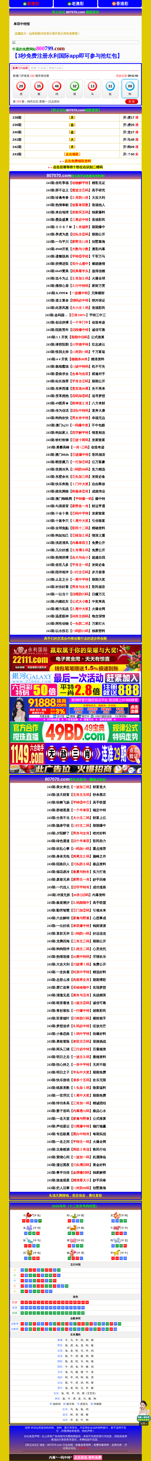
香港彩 (122, 3)
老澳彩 (78, 3)
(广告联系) (82, 1448)
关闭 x (143, 1423)
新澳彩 (33, 3)
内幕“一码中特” (75, 1457)
